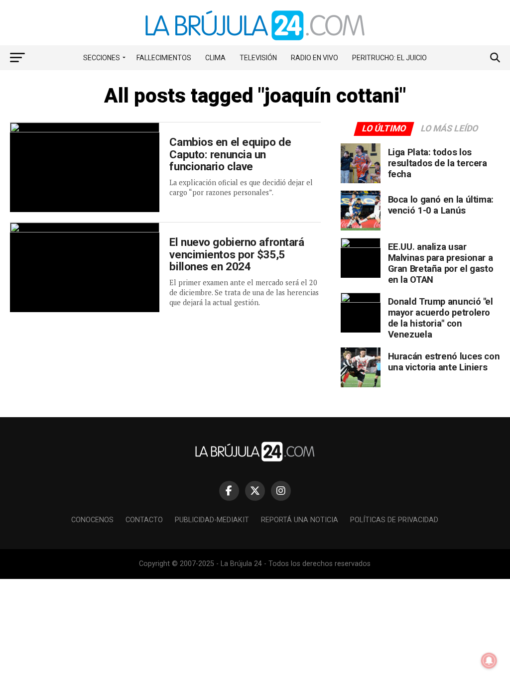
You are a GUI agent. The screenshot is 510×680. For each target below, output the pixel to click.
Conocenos (92, 520)
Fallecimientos (163, 58)
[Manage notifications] (489, 661)
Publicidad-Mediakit (212, 520)
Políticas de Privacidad (394, 520)
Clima (215, 58)
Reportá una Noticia (299, 520)
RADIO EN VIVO (314, 58)
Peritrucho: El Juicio (389, 58)
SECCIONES (101, 58)
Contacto (144, 520)
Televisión (258, 58)
